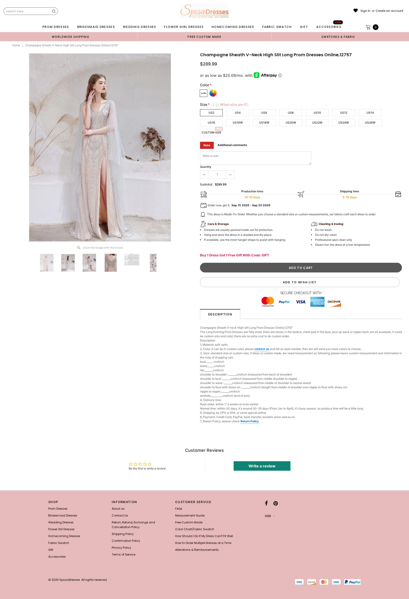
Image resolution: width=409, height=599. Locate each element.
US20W (291, 122)
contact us (261, 349)
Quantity (205, 166)
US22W (317, 122)
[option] (71, 36)
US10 (317, 112)
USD (268, 516)
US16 (211, 122)
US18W (264, 122)
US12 (343, 112)
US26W (370, 122)
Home (16, 45)
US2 (211, 112)
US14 (370, 112)
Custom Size (211, 132)
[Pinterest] (275, 503)
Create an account (389, 11)
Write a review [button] (262, 466)
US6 (264, 112)
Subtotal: (206, 184)
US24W (343, 122)
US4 (238, 112)
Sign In (365, 11)
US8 (291, 112)
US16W (238, 122)
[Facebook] (266, 503)
